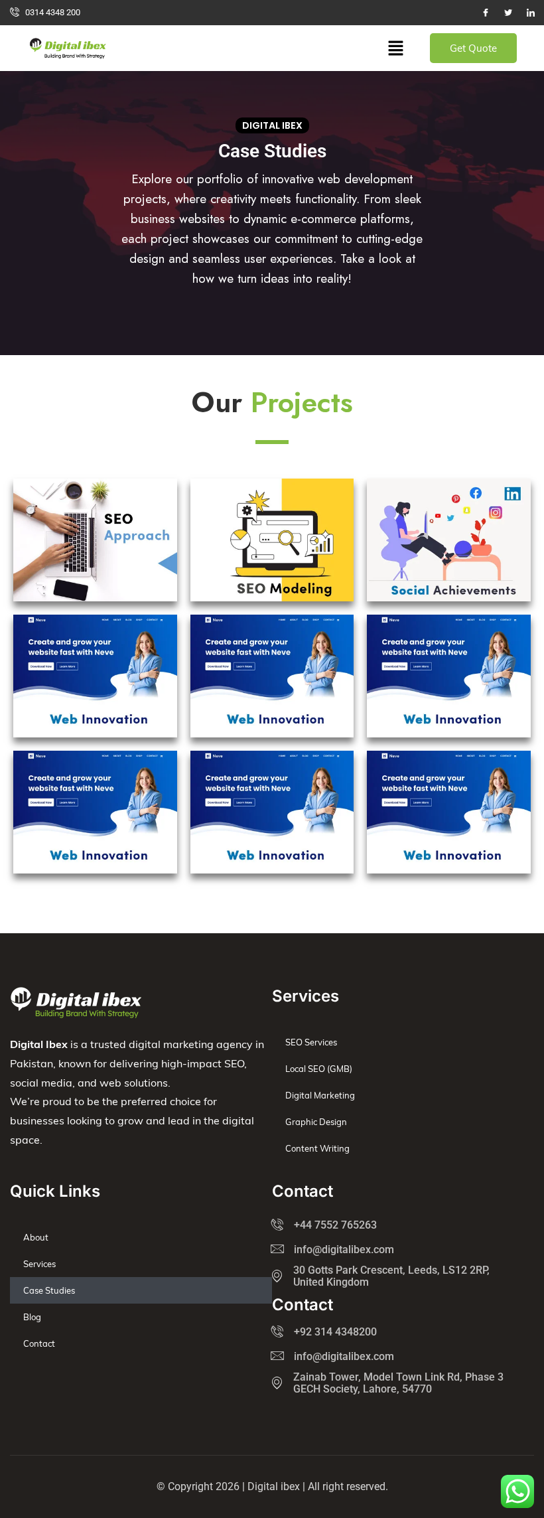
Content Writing (317, 1148)
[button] (395, 48)
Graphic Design (316, 1121)
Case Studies (49, 1290)
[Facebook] (486, 13)
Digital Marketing (320, 1095)
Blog (32, 1317)
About (35, 1237)
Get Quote (473, 48)
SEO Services (311, 1042)
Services (39, 1263)
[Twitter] (508, 13)
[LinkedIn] (531, 13)
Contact (39, 1343)
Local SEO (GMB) (318, 1068)
